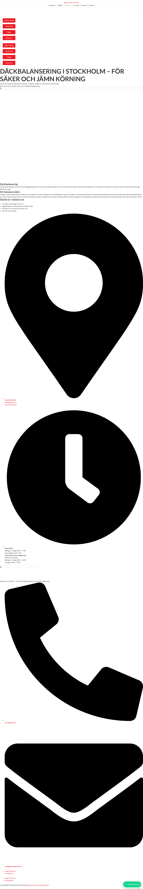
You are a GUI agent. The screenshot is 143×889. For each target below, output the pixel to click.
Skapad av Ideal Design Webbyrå (38, 885)
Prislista (76, 5)
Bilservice (9, 38)
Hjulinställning (9, 20)
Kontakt (91, 5)
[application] (71, 5)
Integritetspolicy (10, 871)
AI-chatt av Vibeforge (135, 888)
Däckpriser (52, 5)
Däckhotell (9, 26)
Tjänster (67, 5)
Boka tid (84, 5)
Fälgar (60, 5)
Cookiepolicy (9, 873)
